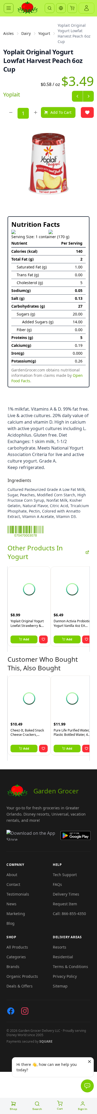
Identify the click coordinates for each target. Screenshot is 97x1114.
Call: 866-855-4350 (69, 913)
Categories (16, 956)
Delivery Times (66, 894)
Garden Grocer (56, 790)
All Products (17, 947)
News (11, 903)
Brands (12, 966)
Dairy (26, 33)
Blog (10, 923)
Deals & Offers (19, 986)
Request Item (65, 903)
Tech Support (65, 874)
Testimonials (17, 894)
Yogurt (44, 33)
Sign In (82, 1109)
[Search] (49, 8)
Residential (63, 956)
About (11, 874)
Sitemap (60, 986)
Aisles (8, 33)
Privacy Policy (65, 976)
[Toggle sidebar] (8, 8)
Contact (13, 884)
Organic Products (22, 976)
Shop (13, 1109)
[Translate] (61, 8)
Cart (60, 1108)
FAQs (57, 884)
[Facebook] (10, 1011)
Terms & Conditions (70, 966)
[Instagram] (24, 1011)
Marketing (15, 913)
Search (37, 1109)
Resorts (59, 947)
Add (26, 639)
